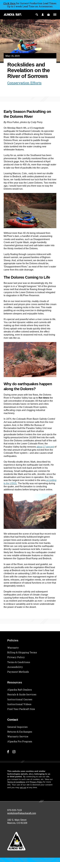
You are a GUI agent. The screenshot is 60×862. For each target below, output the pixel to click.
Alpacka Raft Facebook (8, 751)
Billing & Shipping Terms (22, 652)
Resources (14, 682)
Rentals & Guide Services (21, 694)
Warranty (13, 647)
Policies (12, 640)
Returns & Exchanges (19, 731)
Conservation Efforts (24, 83)
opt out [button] (23, 787)
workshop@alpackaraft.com (21, 813)
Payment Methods (18, 671)
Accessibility (15, 666)
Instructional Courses (19, 699)
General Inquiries (17, 726)
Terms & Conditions (18, 662)
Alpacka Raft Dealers (19, 689)
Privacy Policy (16, 657)
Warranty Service (17, 736)
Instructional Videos (19, 704)
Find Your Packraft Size (21, 708)
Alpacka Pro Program (19, 741)
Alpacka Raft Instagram (13, 751)
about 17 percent (45, 447)
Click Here (9, 3)
